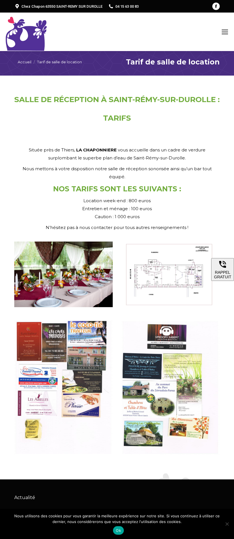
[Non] (227, 524)
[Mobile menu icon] (224, 32)
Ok (118, 530)
